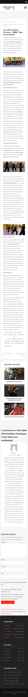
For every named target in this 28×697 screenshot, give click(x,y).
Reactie (3, 542)
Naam (3, 559)
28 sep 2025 (11, 24)
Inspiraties (5, 21)
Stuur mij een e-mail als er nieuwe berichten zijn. (11, 590)
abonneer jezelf (13, 596)
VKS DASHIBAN (11, 21)
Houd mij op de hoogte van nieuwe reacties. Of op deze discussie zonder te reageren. (13, 597)
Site (2, 573)
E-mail (3, 566)
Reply (18, 455)
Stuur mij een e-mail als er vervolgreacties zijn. (13, 583)
